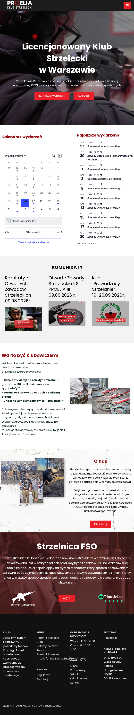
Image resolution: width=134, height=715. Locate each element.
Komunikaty (77, 670)
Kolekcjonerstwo (47, 646)
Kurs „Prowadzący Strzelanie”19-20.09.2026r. (108, 286)
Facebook (111, 638)
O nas (74, 666)
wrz (58, 232)
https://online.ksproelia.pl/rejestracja (61, 658)
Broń (40, 642)
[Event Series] (101, 142)
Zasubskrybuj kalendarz (31, 242)
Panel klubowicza (48, 654)
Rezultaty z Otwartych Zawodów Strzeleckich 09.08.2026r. (18, 289)
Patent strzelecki (48, 638)
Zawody (42, 650)
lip (8, 232)
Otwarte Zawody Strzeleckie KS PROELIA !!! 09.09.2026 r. (66, 286)
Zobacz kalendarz (86, 243)
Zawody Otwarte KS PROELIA (103, 207)
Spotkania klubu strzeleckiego (104, 146)
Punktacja (43, 679)
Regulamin (43, 675)
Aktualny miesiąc (33, 232)
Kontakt (75, 683)
